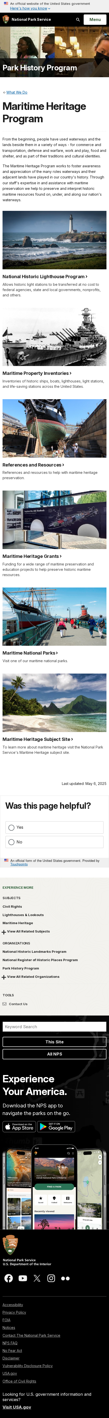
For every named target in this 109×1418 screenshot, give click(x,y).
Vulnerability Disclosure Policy (28, 1366)
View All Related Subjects (28, 931)
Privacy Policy (14, 1312)
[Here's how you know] (54, 6)
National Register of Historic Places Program (40, 960)
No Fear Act (12, 1350)
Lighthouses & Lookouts (23, 915)
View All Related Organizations (33, 977)
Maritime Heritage (18, 923)
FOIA (6, 1320)
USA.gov (10, 1373)
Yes (19, 827)
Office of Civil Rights (19, 1381)
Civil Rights (12, 906)
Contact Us (18, 1004)
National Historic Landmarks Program (34, 951)
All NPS (54, 1054)
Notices (9, 1327)
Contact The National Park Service (31, 1335)
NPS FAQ (10, 1343)
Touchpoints (19, 864)
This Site (54, 1041)
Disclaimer (11, 1358)
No (19, 841)
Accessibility (13, 1305)
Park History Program (40, 67)
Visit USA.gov (17, 1407)
